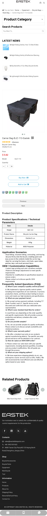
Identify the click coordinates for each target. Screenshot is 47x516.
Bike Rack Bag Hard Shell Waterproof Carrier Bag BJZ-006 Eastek (14, 399)
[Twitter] (18, 431)
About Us (5, 489)
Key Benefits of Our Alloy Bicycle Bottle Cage (26, 66)
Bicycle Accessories (9, 461)
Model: (4, 159)
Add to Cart (22, 184)
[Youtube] (25, 431)
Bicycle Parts (6, 464)
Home (4, 482)
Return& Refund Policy (10, 496)
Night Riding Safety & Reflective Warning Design (27, 55)
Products (5, 486)
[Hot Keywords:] (43, 31)
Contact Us (6, 499)
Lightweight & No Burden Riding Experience (26, 76)
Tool (3, 474)
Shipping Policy (7, 492)
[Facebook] (4, 431)
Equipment (6, 467)
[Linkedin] (11, 431)
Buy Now (22, 178)
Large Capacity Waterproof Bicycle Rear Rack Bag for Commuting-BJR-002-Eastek (32, 399)
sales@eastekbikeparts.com (14, 441)
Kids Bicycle (6, 471)
